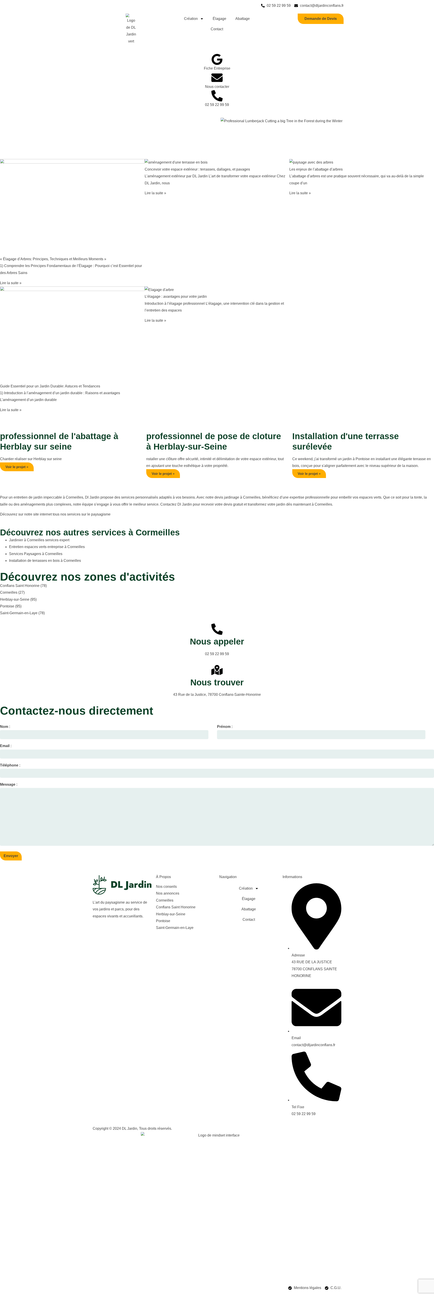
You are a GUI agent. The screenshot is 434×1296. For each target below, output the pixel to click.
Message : (8, 784)
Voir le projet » (16, 467)
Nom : (5, 727)
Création (191, 19)
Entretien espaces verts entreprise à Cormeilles (47, 547)
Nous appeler (217, 641)
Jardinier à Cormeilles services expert (39, 540)
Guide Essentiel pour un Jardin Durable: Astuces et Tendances (50, 386)
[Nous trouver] (217, 670)
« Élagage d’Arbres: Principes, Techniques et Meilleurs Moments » (53, 259)
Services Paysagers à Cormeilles (35, 554)
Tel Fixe (298, 1107)
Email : (6, 746)
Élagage (219, 19)
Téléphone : (10, 765)
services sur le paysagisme (89, 514)
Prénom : (225, 727)
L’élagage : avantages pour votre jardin (176, 296)
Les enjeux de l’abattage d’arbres (316, 169)
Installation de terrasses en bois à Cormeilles (45, 560)
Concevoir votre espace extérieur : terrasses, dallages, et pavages (197, 169)
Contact (217, 29)
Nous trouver (217, 682)
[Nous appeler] (217, 629)
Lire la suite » (10, 283)
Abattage (242, 19)
